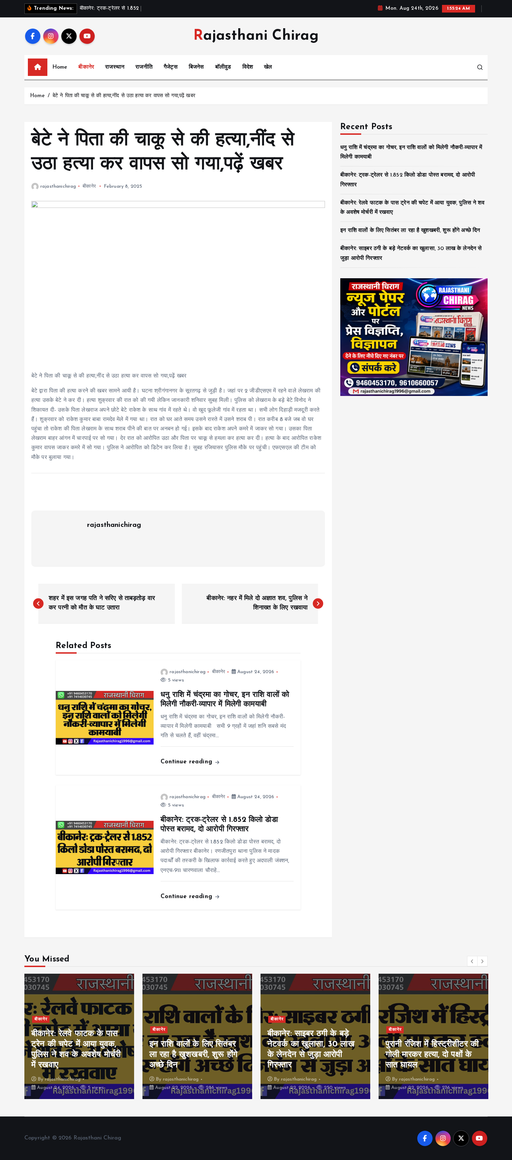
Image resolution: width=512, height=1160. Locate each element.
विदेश (247, 67)
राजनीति (144, 67)
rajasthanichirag (58, 186)
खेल (268, 67)
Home (60, 67)
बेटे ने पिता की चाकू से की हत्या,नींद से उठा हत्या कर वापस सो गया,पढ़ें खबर (124, 96)
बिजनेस (196, 67)
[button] (472, 961)
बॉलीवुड (223, 67)
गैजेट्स (171, 67)
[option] (79, 1036)
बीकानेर (86, 67)
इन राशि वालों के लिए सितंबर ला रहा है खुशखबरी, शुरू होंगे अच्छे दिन (410, 230)
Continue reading (187, 762)
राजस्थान (114, 67)
